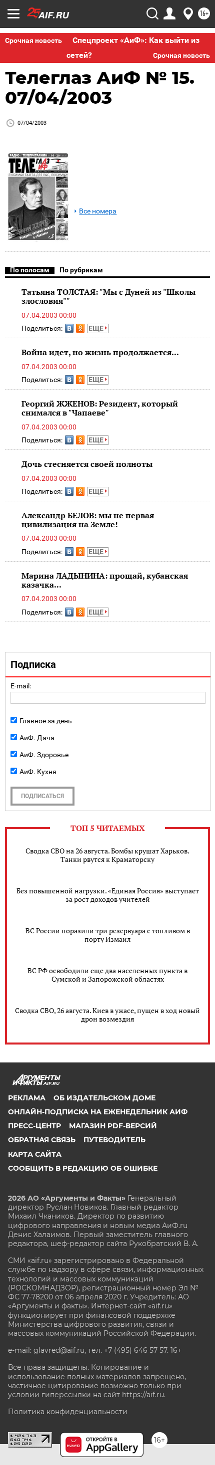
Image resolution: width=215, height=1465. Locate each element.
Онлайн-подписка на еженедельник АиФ (98, 1111)
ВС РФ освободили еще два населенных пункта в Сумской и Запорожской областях (108, 974)
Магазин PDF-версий (113, 1125)
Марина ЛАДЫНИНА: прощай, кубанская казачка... (105, 580)
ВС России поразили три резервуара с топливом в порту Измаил (108, 934)
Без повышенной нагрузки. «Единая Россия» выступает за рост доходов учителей (107, 894)
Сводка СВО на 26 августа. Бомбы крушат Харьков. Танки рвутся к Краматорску (108, 854)
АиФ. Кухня (38, 772)
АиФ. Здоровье (44, 755)
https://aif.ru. (144, 1394)
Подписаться (42, 796)
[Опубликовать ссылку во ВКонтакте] (69, 328)
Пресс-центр (34, 1125)
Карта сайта (35, 1154)
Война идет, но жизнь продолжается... (100, 352)
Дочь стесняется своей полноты (87, 463)
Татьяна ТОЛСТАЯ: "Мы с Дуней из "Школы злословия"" (109, 296)
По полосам (30, 270)
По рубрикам (81, 270)
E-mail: (20, 685)
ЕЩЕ (96, 328)
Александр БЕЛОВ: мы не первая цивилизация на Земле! (88, 520)
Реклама (27, 1097)
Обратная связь (42, 1139)
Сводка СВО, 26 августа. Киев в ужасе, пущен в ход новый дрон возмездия (107, 1014)
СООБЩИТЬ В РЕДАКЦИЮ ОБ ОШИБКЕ (83, 1168)
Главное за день (46, 721)
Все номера (97, 211)
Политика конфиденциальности (68, 1411)
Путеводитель (115, 1139)
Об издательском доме (105, 1097)
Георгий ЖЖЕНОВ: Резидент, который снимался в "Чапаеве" (100, 408)
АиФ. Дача (37, 738)
